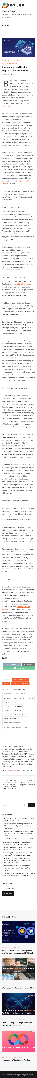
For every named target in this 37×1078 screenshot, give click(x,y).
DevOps (19, 61)
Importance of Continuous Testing (16, 1060)
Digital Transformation (9, 63)
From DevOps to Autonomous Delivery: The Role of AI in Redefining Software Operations (19, 874)
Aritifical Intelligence (9, 61)
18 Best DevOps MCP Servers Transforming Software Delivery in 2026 (17, 849)
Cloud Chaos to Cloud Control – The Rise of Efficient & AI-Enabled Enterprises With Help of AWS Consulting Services (18, 860)
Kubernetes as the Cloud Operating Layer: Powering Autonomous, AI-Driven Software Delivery (17, 868)
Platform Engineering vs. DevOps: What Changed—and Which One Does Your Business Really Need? (19, 833)
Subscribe (8, 893)
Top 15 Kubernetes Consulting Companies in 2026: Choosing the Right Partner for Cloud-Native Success (17, 826)
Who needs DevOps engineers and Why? (18, 988)
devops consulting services (12, 710)
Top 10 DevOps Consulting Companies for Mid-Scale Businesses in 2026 (18, 819)
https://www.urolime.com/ (14, 770)
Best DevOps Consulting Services (14, 698)
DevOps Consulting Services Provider (15, 714)
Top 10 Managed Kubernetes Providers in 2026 (18, 839)
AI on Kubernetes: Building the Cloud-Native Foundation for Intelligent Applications (17, 843)
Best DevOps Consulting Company (14, 694)
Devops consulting (10, 702)
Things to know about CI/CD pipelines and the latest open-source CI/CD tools (18, 952)
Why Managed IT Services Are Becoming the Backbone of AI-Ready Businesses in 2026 (17, 854)
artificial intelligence (19, 690)
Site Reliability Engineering (21, 284)
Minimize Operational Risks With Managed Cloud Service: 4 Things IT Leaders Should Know (10, 784)
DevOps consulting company (13, 706)
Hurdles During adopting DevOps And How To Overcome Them (17, 1024)
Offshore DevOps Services (12, 723)
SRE (26, 727)
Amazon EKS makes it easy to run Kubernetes (27, 782)
